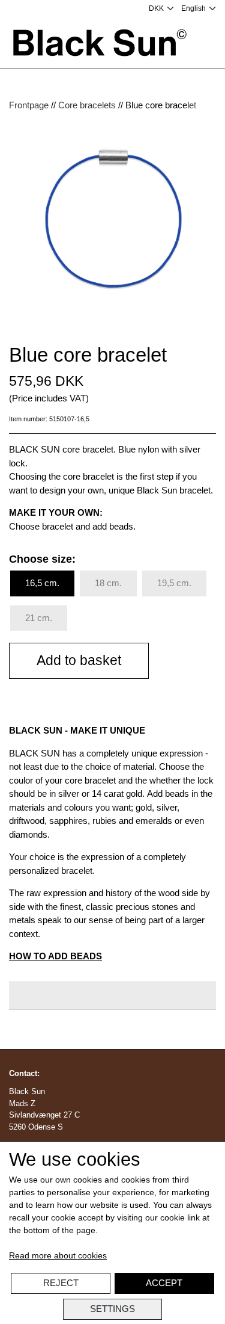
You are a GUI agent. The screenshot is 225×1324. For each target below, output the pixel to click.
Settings (112, 1309)
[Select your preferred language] (198, 8)
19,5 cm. (174, 583)
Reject (61, 1283)
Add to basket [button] (79, 660)
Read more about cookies (58, 1255)
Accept (164, 1283)
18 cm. (108, 583)
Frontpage (29, 105)
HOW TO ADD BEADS (55, 956)
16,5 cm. (42, 583)
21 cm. (38, 618)
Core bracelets (87, 105)
